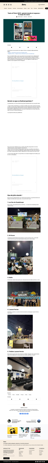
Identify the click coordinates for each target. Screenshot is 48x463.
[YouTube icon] (27, 413)
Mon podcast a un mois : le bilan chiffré (12, 436)
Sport (29, 8)
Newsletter (21, 455)
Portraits (35, 8)
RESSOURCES (40, 8)
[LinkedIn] (36, 47)
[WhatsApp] (12, 47)
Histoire (30, 452)
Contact (40, 452)
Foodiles (17, 394)
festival (9, 394)
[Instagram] (6, 5)
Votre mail (5, 454)
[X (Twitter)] (4, 5)
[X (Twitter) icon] (24, 413)
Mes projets (30, 16)
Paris (26, 394)
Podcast (20, 454)
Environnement (20, 8)
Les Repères (21, 451)
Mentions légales (40, 454)
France (22, 394)
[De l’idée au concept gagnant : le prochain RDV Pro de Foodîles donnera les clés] (35, 430)
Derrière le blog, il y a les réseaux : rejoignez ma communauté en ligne (23, 435)
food (13, 394)
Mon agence (41, 451)
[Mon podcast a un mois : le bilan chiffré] (12, 430)
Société (5, 8)
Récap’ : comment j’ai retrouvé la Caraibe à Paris (17, 52)
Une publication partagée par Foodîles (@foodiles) (24, 96)
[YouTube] (11, 5)
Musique (30, 451)
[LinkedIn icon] (22, 413)
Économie (9, 8)
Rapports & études (21, 453)
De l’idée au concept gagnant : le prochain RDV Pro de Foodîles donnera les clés (35, 435)
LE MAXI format (31, 450)
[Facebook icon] (20, 413)
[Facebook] (20, 47)
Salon (30, 394)
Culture (25, 8)
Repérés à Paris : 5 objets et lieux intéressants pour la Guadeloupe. (21, 53)
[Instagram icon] (26, 413)
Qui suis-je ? (41, 450)
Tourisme (14, 8)
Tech (32, 8)
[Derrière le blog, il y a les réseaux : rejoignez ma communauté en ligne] (24, 430)
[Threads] (9, 5)
